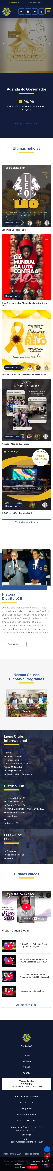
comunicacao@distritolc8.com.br (28, 1142)
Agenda (41, 11)
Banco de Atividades (15, 812)
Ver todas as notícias (26, 522)
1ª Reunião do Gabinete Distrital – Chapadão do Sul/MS (34, 945)
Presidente (11, 851)
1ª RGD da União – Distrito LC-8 (17, 513)
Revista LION (12, 823)
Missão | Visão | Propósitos (19, 774)
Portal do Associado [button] (26, 1114)
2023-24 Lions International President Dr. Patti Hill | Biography (35, 975)
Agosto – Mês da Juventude (15, 444)
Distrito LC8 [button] (26, 1102)
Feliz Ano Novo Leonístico (31, 991)
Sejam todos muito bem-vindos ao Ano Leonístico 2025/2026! (33, 960)
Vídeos (35, 11)
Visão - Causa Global (15, 930)
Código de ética (13, 770)
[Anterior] (4, 43)
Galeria (9, 858)
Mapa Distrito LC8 (14, 801)
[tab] (26, 1096)
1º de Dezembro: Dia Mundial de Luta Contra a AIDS (24, 304)
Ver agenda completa (26, 123)
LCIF (8, 819)
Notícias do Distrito (13, 223)
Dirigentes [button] (26, 1108)
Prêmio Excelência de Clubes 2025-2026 (25, 809)
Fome (26, 711)
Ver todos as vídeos (26, 1004)
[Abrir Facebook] (47, 1149)
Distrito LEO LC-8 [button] (26, 1120)
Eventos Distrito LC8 (16, 805)
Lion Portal (14, 3)
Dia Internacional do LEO (14, 230)
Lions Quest (12, 816)
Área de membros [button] (36, 3)
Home (21, 11)
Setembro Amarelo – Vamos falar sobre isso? (24, 374)
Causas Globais (13, 756)
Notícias (28, 11)
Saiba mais (14, 644)
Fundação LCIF (13, 760)
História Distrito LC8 (15, 798)
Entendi (33, 1167)
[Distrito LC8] (6, 12)
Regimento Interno (15, 855)
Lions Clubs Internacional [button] (26, 1096)
